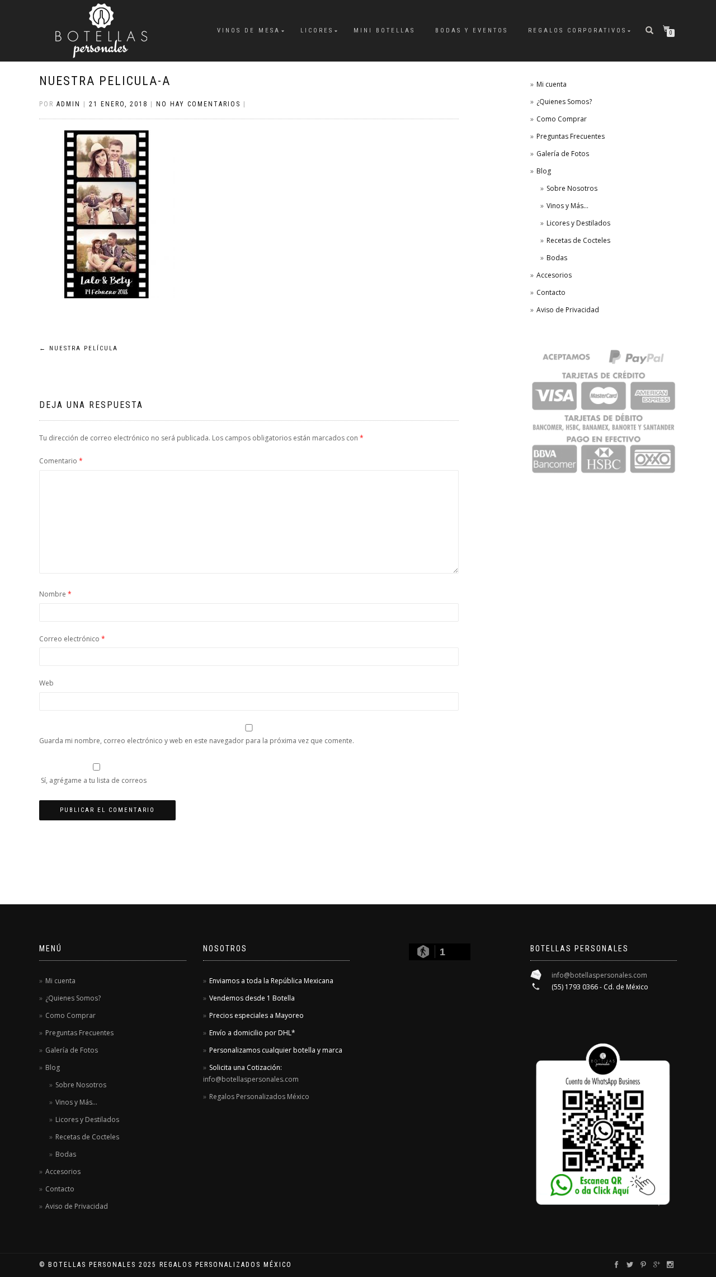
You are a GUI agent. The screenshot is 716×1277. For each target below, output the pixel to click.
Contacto (551, 292)
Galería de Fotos (562, 153)
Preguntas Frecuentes (570, 136)
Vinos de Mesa (248, 30)
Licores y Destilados (578, 223)
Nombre (55, 594)
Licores (316, 30)
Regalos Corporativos (577, 30)
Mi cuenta (551, 84)
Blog (543, 171)
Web (46, 683)
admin (68, 104)
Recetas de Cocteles (578, 240)
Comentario (61, 461)
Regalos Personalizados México (259, 1096)
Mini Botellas (384, 30)
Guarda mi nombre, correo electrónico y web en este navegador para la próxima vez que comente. (196, 740)
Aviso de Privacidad (567, 309)
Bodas (557, 257)
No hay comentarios (198, 104)
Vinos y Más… (567, 205)
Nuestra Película (78, 348)
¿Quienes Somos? (564, 101)
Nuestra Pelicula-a (105, 81)
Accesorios (554, 275)
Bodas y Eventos (471, 30)
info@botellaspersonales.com (251, 1079)
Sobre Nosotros (572, 188)
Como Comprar (561, 119)
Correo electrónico (72, 639)
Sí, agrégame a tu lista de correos (93, 780)
